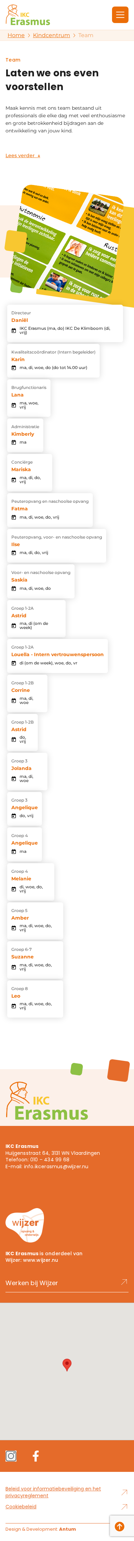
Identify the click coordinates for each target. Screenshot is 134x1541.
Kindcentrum (51, 35)
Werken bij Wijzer (31, 1283)
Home (16, 35)
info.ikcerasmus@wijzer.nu (56, 1166)
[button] (67, 1365)
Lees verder (22, 155)
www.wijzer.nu (40, 1260)
